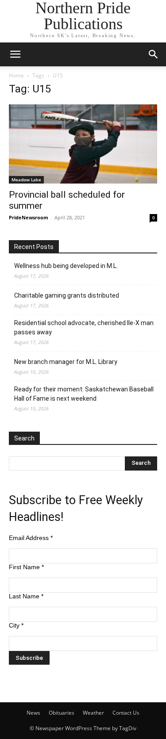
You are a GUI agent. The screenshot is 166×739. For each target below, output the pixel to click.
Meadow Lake (26, 179)
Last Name (26, 596)
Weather (93, 712)
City (16, 625)
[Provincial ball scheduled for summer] (83, 144)
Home (16, 75)
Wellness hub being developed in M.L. (66, 265)
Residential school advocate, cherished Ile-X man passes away (84, 327)
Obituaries (61, 712)
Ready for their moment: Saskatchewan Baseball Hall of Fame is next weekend (84, 394)
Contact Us (125, 712)
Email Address (31, 537)
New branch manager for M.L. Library (65, 361)
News (33, 712)
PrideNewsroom (28, 217)
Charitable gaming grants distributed (66, 295)
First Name (26, 567)
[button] (15, 54)
